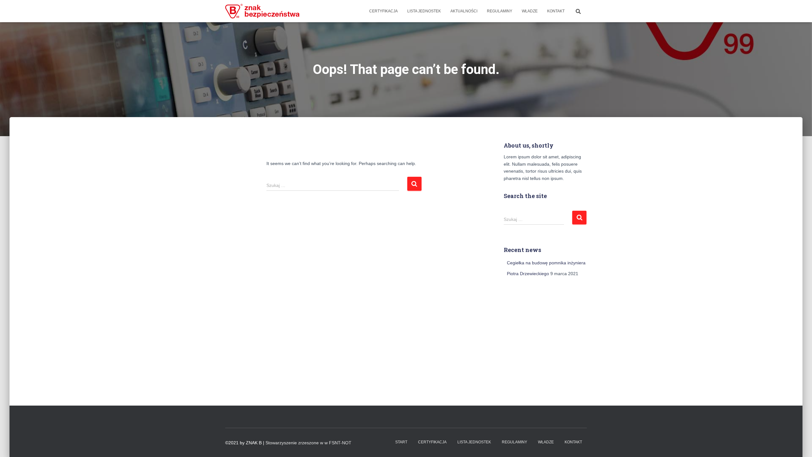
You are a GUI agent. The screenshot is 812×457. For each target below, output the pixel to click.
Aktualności (463, 11)
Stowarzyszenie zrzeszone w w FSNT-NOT (308, 442)
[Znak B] (262, 11)
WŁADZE (530, 11)
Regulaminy (499, 11)
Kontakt (556, 11)
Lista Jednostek (424, 11)
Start (401, 442)
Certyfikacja (383, 11)
